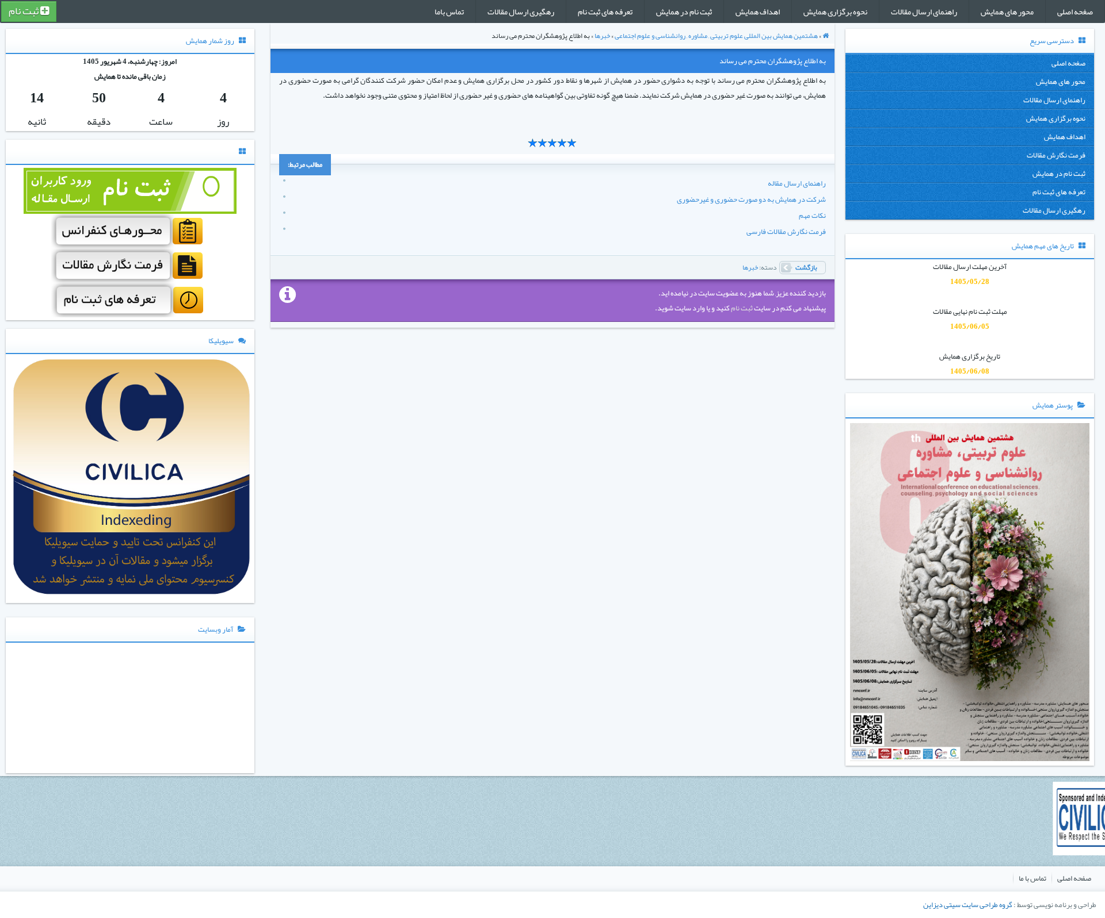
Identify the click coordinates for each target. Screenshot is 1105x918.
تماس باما (449, 11)
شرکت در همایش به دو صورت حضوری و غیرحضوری (751, 199)
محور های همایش (1007, 11)
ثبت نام (24, 11)
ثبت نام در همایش (684, 11)
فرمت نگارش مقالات (1056, 155)
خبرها (750, 267)
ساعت (161, 121)
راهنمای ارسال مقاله (797, 183)
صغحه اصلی (1075, 11)
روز (223, 121)
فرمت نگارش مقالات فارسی (786, 231)
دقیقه (98, 121)
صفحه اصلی (1074, 878)
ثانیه (37, 121)
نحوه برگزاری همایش (835, 11)
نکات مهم (812, 215)
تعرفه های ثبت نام (605, 11)
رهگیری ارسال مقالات (520, 11)
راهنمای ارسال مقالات (924, 11)
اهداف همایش (758, 11)
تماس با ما (1032, 878)
